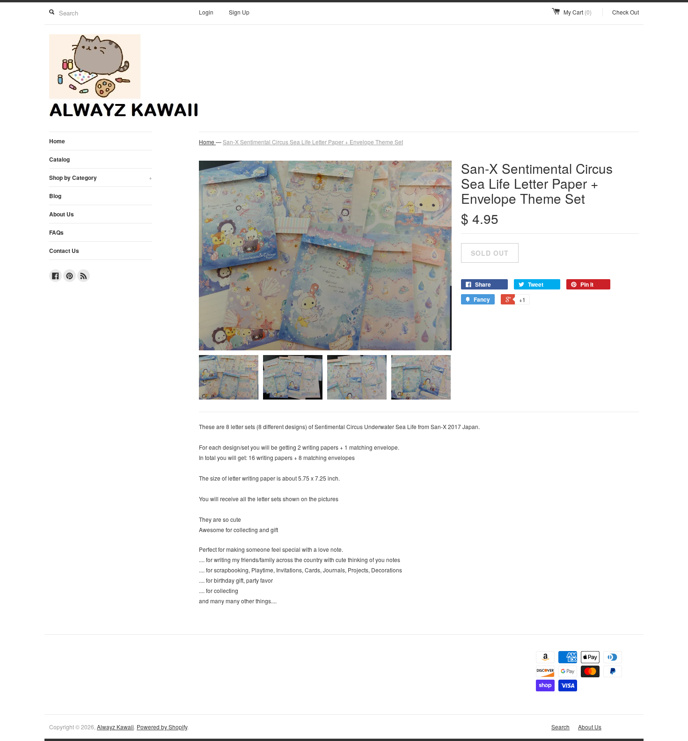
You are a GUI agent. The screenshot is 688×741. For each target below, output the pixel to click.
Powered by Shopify (162, 727)
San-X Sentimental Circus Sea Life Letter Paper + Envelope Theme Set (313, 142)
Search (560, 727)
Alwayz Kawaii (115, 727)
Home (57, 141)
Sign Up (239, 12)
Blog (55, 196)
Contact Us (64, 250)
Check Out (625, 12)
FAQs (56, 232)
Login (206, 12)
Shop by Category (100, 177)
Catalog (59, 159)
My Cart (578, 12)
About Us (61, 214)
